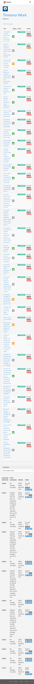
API (10, 681)
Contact (16, 681)
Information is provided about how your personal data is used (7, 133)
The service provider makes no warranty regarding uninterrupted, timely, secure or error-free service (7, 217)
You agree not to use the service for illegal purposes (7, 310)
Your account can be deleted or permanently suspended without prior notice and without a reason (7, 325)
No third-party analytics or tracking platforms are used (7, 90)
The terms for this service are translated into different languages (7, 390)
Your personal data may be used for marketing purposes (7, 63)
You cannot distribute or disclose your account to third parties (7, 123)
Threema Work (15, 15)
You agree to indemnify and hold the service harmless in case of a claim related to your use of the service (7, 235)
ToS (32, 681)
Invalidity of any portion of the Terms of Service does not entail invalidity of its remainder (7, 360)
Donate (27, 681)
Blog (21, 681)
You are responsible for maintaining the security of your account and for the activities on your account (7, 450)
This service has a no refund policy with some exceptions (7, 258)
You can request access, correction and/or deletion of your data (6, 102)
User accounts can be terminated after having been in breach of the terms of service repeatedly (7, 432)
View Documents (8, 24)
